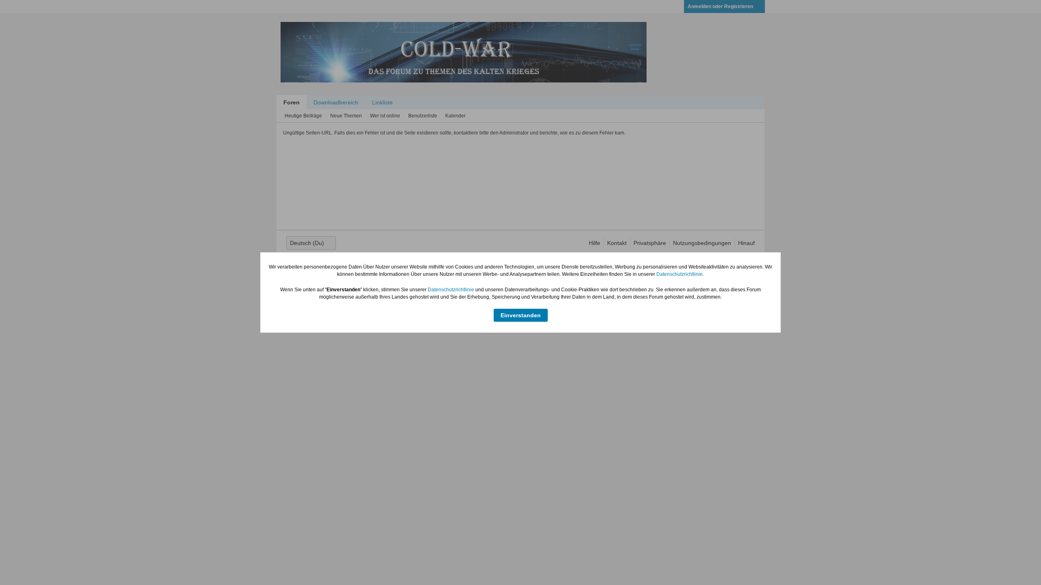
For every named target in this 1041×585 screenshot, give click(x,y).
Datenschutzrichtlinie (679, 274)
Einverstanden (521, 315)
